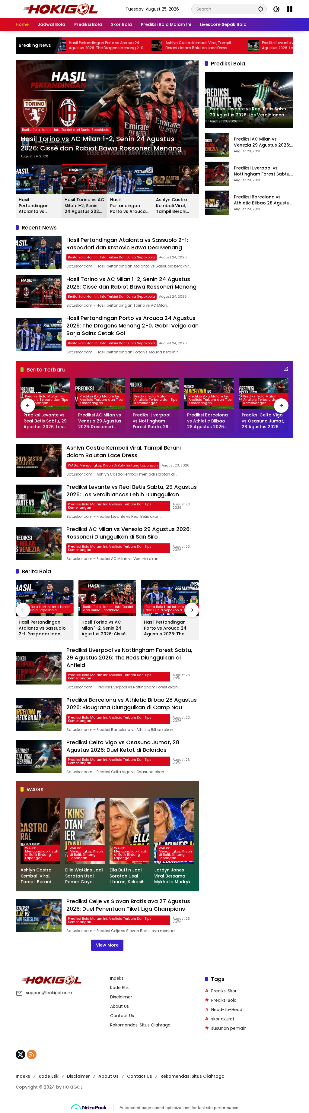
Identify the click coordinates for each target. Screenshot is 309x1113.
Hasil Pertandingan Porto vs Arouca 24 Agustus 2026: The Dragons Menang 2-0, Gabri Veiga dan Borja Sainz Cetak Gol (72, 45)
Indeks (116, 978)
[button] (261, 9)
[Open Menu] (289, 9)
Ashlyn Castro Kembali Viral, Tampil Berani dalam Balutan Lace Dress (164, 45)
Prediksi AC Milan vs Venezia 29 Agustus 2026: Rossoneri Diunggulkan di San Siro (262, 142)
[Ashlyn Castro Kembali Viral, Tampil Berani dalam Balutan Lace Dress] (123, 45)
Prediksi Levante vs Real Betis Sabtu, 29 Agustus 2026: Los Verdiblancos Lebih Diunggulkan (263, 45)
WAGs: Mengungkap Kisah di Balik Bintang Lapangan (113, 465)
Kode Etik (119, 988)
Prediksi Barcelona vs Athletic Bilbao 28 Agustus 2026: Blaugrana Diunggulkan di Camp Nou (263, 200)
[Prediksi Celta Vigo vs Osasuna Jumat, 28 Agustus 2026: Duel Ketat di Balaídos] (39, 756)
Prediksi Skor (224, 991)
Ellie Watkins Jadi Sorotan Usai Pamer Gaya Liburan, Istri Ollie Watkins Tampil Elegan (84, 876)
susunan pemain (229, 1028)
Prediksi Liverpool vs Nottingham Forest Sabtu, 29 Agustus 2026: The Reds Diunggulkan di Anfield (263, 171)
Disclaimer (121, 997)
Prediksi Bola (224, 1000)
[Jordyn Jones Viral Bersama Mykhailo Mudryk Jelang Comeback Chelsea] (174, 831)
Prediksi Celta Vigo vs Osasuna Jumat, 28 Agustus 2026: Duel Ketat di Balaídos (263, 421)
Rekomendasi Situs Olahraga (140, 1025)
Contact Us (122, 1016)
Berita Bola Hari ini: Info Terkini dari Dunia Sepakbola (66, 129)
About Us (119, 1006)
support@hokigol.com (49, 993)
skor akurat (222, 1019)
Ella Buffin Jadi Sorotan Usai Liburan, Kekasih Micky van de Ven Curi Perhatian (129, 876)
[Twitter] (20, 1054)
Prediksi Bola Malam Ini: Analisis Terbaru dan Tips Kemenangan (46, 399)
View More (107, 945)
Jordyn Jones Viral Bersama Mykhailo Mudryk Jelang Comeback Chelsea (172, 876)
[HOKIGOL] (60, 9)
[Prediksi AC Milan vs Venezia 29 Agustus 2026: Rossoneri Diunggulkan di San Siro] (217, 145)
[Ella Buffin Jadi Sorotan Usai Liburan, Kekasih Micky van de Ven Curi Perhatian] (129, 831)
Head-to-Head (226, 1010)
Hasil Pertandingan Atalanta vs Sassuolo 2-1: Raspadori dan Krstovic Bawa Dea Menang (35, 206)
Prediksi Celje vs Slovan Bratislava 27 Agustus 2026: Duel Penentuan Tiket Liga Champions (128, 904)
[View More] (285, 369)
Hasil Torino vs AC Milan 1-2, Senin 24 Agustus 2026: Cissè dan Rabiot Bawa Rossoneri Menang (101, 143)
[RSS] (32, 1054)
